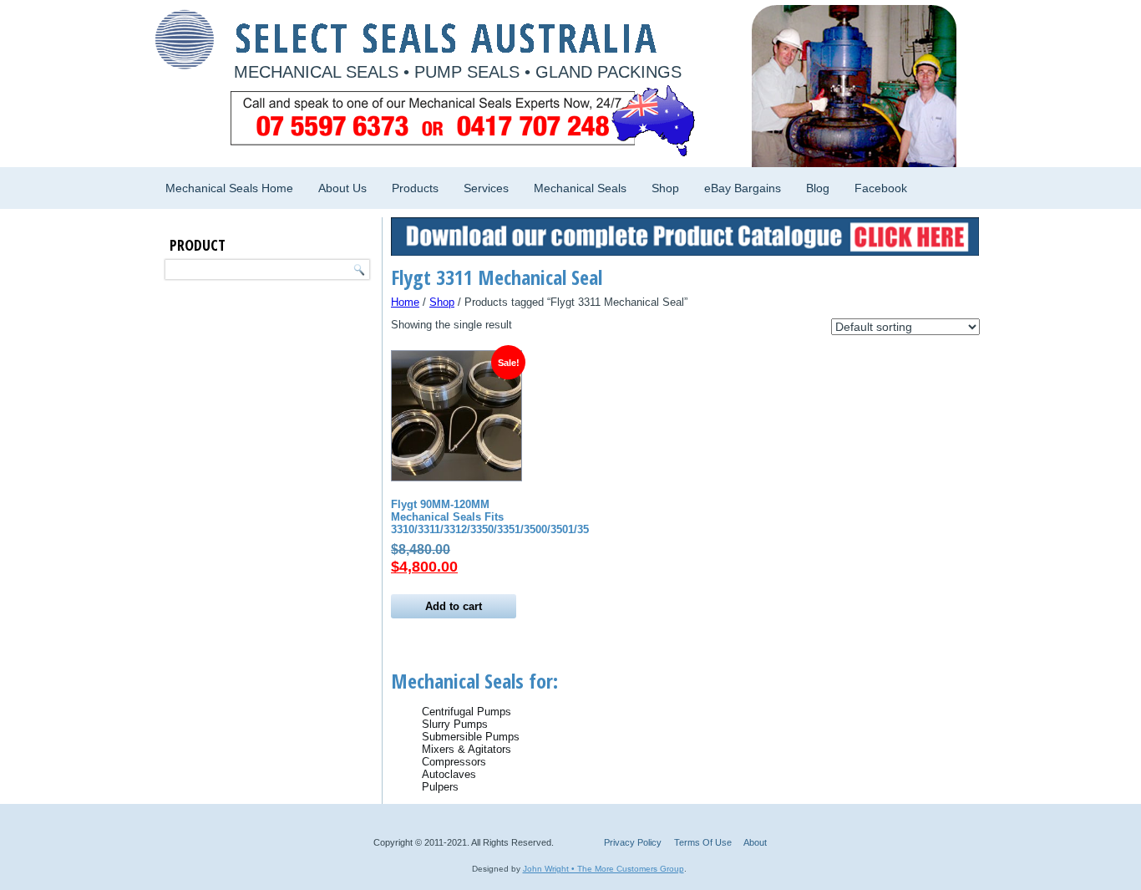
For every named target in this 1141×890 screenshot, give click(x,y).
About (755, 842)
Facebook (880, 188)
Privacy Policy (633, 842)
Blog (817, 188)
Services (486, 188)
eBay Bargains (742, 188)
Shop (665, 188)
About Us (342, 188)
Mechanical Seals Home (229, 188)
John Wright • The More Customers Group (603, 868)
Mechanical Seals (580, 188)
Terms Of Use (703, 842)
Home (405, 302)
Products (415, 188)
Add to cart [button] (453, 606)
